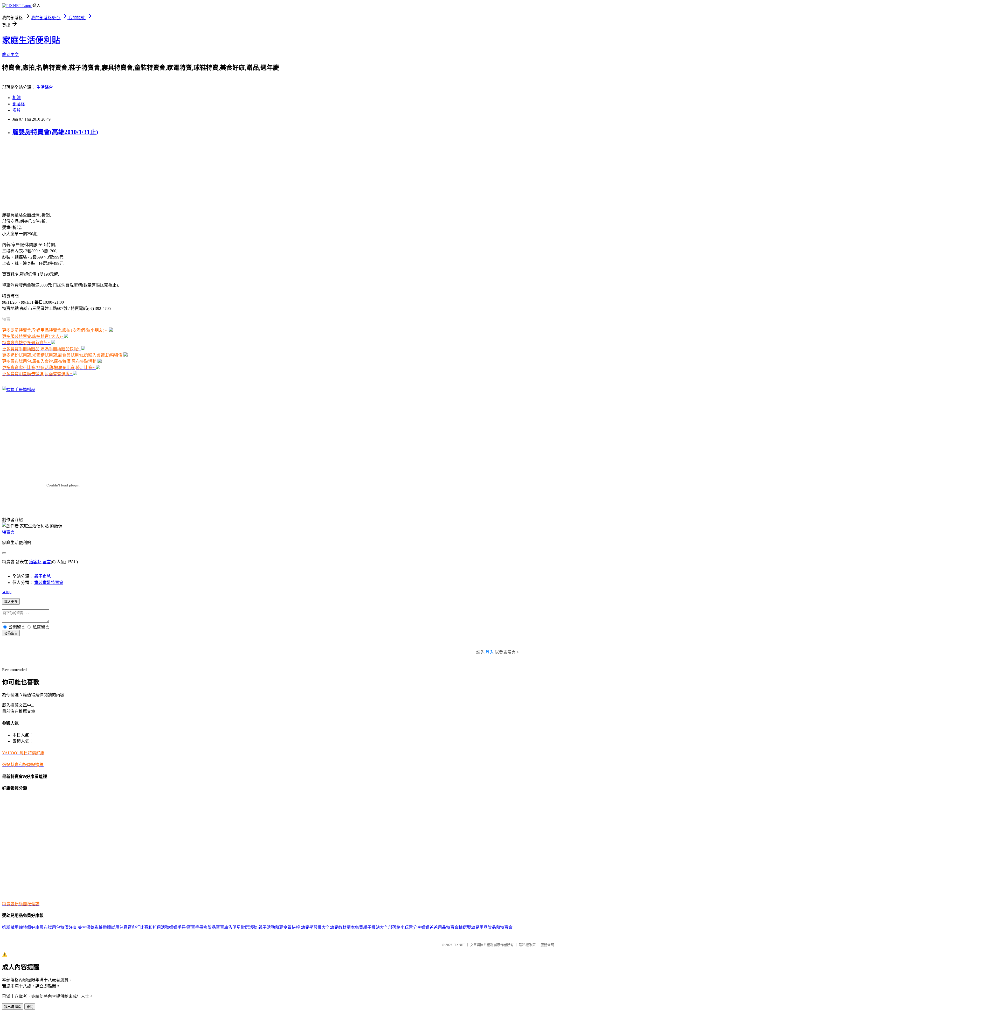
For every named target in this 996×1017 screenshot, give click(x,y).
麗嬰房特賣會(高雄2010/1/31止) (55, 132)
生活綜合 (44, 87)
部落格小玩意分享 (404, 927)
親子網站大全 (375, 927)
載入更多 (11, 602)
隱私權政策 (527, 945)
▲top (6, 591)
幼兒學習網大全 (315, 927)
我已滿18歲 (12, 1007)
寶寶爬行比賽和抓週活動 (146, 927)
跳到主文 (10, 54)
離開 (29, 1007)
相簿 (16, 97)
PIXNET (459, 945)
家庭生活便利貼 (31, 40)
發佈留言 (11, 633)
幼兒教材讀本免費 (346, 927)
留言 (47, 562)
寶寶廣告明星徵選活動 (236, 927)
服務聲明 (547, 945)
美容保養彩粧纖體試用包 (100, 927)
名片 (16, 110)
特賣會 (8, 532)
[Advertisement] (34, 173)
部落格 (18, 104)
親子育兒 (42, 576)
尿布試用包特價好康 (58, 927)
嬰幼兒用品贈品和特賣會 (490, 927)
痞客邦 (35, 562)
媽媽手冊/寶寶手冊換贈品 (192, 927)
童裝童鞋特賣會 (48, 582)
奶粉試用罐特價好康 (20, 927)
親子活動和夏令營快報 (279, 927)
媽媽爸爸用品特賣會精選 (444, 927)
